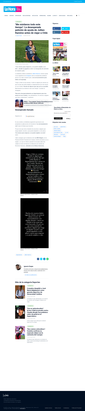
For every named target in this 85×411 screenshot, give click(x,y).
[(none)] (18, 267)
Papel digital (70, 15)
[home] (13, 9)
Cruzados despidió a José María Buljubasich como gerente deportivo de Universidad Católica (36, 291)
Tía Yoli (66, 132)
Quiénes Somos (48, 407)
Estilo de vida (35, 15)
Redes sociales (57, 128)
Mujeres (49, 15)
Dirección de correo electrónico (61, 113)
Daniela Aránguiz (57, 136)
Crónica (6, 15)
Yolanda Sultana (57, 130)
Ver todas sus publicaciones (31, 274)
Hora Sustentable (26, 15)
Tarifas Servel (58, 407)
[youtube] (79, 1)
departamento (19, 254)
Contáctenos (66, 407)
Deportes (12, 15)
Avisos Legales (62, 15)
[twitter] (41, 259)
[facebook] (74, 1)
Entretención (18, 15)
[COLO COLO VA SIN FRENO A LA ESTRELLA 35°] (60, 51)
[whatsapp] (47, 259)
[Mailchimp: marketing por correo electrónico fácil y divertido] (68, 119)
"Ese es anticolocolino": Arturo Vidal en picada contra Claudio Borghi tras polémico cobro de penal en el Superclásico (37, 312)
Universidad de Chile (58, 132)
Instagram (28, 75)
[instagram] (77, 1)
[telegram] (80, 1)
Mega (64, 136)
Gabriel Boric (63, 126)
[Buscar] (79, 15)
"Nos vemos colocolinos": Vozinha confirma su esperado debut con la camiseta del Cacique (36, 332)
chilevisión (56, 134)
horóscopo (62, 134)
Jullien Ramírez (36, 73)
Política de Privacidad (76, 407)
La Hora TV (55, 15)
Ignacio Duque (19, 35)
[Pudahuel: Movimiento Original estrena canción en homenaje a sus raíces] (66, 93)
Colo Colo (56, 126)
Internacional (43, 15)
